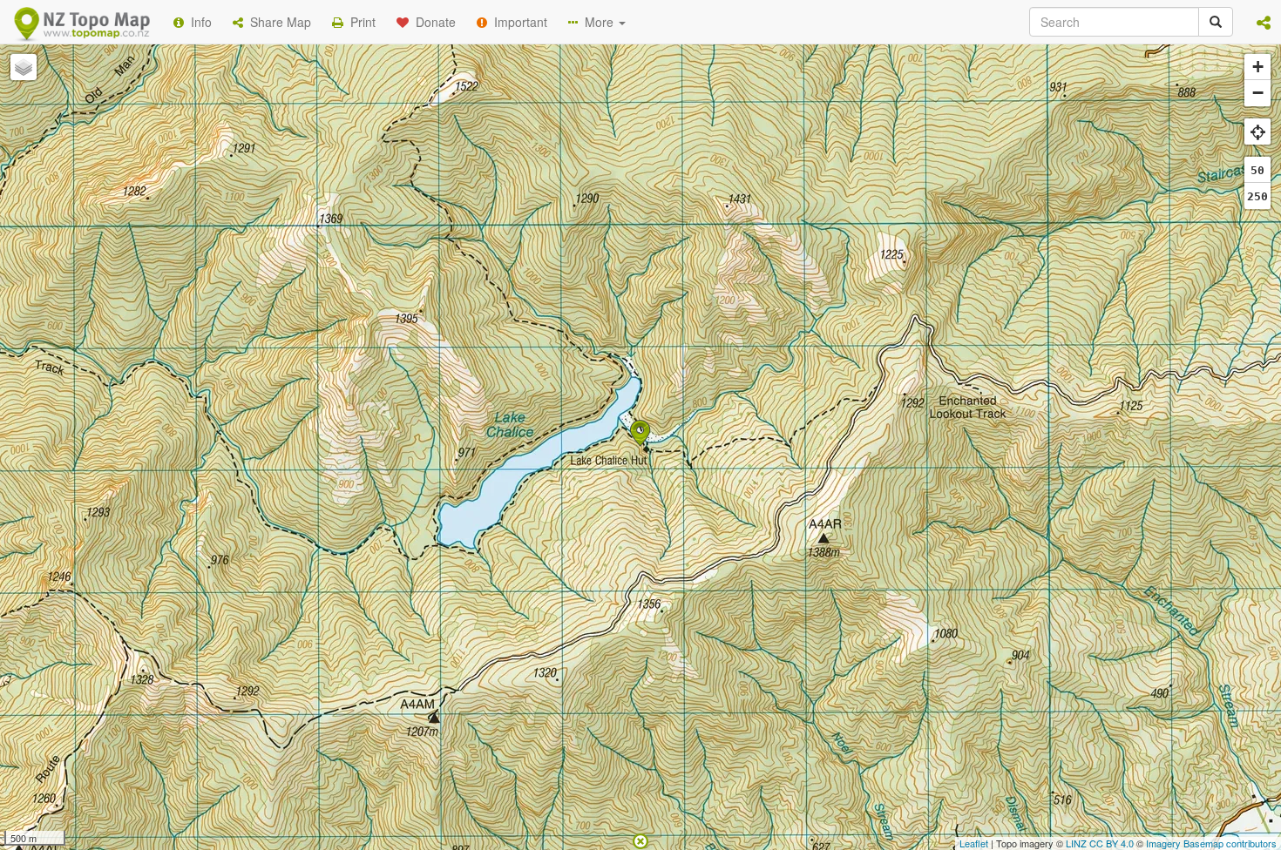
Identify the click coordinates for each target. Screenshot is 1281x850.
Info (198, 21)
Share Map (277, 21)
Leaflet (973, 843)
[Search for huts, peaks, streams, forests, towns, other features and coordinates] (1215, 22)
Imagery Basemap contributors (1211, 843)
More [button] (597, 21)
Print (359, 21)
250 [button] (1257, 196)
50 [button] (1257, 170)
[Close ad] (640, 840)
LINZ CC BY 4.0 (1100, 843)
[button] (1263, 22)
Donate (432, 21)
